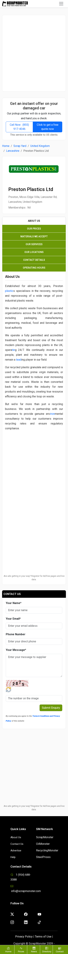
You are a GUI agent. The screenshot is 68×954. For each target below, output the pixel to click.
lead (18, 359)
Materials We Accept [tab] (34, 236)
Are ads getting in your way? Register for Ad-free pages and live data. (34, 578)
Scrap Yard (19, 146)
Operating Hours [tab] (34, 267)
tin (13, 350)
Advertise (15, 850)
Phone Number (15, 634)
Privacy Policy (24, 936)
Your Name (13, 603)
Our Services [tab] (34, 244)
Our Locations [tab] (34, 252)
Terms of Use (43, 936)
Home (5, 146)
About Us (15, 837)
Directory (46, 951)
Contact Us (16, 843)
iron (52, 413)
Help (13, 857)
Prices (21, 951)
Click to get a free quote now (47, 127)
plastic (9, 291)
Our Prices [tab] (34, 228)
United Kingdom (40, 146)
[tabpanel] (34, 388)
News (34, 951)
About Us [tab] (34, 220)
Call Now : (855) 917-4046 (19, 127)
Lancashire (12, 150)
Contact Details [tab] (34, 260)
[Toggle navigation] (61, 3)
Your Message (16, 650)
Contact (60, 951)
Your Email (13, 618)
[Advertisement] (34, 53)
